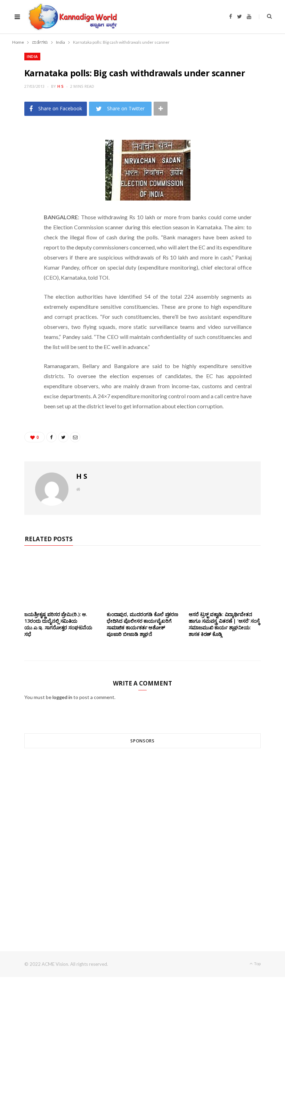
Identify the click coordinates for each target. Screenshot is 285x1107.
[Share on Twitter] (21, 174)
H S (60, 86)
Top (257, 963)
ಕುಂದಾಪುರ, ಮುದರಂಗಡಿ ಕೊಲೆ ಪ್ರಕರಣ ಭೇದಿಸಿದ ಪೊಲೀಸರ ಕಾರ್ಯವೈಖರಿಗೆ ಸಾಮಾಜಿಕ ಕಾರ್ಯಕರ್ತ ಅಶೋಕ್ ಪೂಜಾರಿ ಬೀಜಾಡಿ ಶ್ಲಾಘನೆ (142, 624)
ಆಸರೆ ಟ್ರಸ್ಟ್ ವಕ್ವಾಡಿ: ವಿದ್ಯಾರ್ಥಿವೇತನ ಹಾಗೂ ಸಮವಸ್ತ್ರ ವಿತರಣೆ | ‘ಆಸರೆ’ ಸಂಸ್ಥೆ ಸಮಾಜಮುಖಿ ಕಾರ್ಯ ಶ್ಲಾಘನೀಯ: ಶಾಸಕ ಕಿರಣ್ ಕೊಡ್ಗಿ (224, 624)
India (32, 56)
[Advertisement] (142, 837)
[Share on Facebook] (21, 156)
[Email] (21, 191)
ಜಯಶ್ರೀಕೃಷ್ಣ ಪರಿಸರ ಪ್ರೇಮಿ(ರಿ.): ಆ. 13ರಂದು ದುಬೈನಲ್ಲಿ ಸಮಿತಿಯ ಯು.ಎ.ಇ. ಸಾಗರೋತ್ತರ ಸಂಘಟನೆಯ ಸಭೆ (58, 624)
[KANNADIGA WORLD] (72, 16)
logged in (62, 697)
